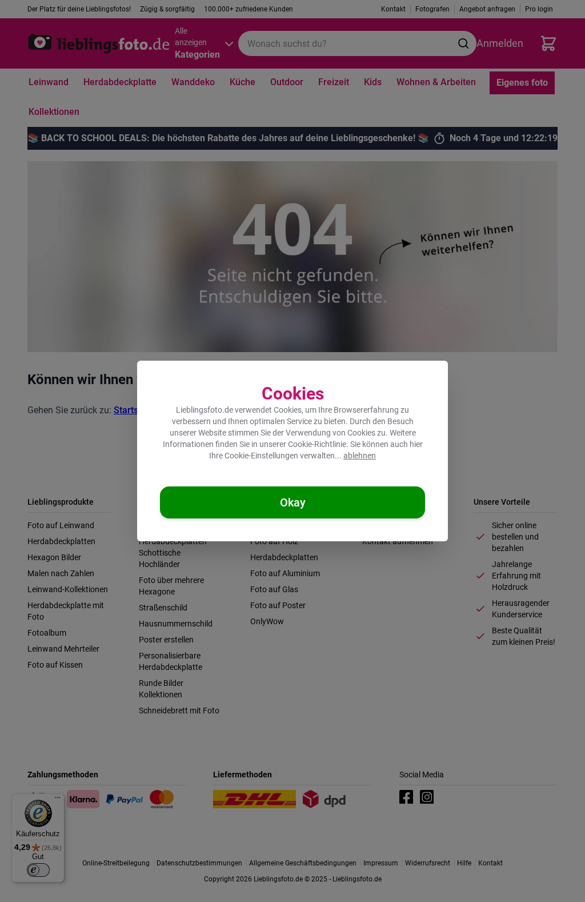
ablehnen (359, 455)
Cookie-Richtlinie (317, 444)
